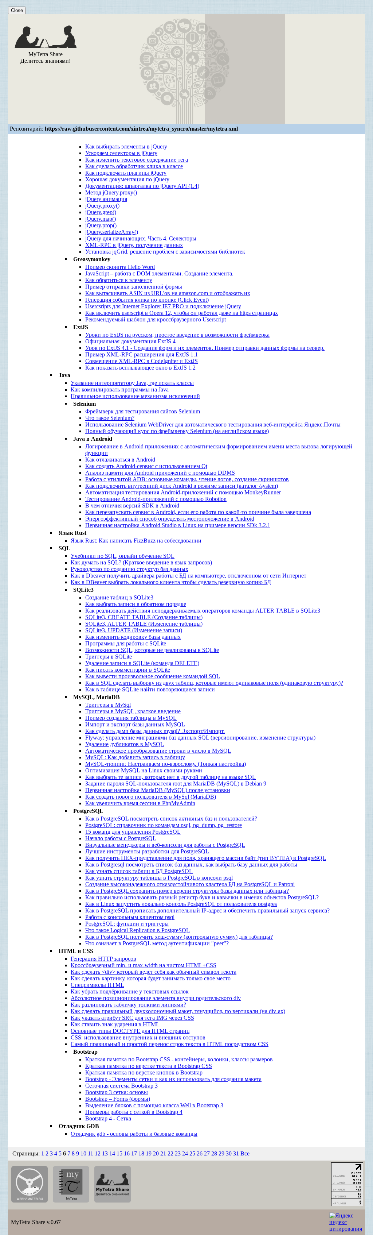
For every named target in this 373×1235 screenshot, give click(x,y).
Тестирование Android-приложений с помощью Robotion (156, 499)
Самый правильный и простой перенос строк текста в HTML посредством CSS (169, 1044)
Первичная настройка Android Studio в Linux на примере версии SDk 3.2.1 (177, 525)
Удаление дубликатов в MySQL (124, 744)
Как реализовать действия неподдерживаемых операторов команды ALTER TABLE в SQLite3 (202, 610)
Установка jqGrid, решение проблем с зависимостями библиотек (165, 251)
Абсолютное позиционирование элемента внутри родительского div (156, 998)
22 (170, 1153)
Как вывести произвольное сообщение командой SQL (152, 676)
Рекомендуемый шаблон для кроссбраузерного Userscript (155, 319)
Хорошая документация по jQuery (127, 179)
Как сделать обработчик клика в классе (134, 166)
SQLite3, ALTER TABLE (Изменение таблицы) (144, 624)
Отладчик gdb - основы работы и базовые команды (134, 1134)
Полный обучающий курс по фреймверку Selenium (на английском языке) (177, 431)
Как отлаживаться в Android (120, 459)
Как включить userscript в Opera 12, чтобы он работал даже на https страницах (181, 313)
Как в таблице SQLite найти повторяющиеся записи (150, 689)
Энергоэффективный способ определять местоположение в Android (169, 519)
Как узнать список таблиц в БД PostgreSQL (139, 871)
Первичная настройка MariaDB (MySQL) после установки (157, 790)
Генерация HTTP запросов (103, 959)
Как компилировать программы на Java (120, 389)
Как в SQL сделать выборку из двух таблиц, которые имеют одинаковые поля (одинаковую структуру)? (214, 683)
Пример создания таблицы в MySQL (131, 718)
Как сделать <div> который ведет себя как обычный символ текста (153, 972)
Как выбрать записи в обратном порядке (135, 604)
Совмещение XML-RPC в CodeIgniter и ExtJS (141, 361)
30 (229, 1153)
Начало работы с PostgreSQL (120, 838)
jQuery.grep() (100, 212)
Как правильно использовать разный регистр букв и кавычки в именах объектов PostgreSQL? (202, 897)
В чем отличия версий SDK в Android (132, 505)
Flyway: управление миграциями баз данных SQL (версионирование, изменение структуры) (200, 737)
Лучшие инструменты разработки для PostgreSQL (147, 851)
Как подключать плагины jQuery (125, 173)
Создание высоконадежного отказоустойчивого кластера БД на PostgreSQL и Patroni (190, 884)
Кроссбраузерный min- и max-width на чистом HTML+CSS (143, 965)
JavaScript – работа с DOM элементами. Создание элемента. (159, 273)
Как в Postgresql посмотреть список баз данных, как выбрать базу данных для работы (191, 864)
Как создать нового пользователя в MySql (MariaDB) (150, 797)
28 (214, 1153)
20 (156, 1153)
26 (200, 1153)
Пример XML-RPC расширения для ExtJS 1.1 (141, 354)
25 (192, 1153)
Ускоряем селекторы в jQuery (121, 153)
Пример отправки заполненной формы (133, 286)
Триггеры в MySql (108, 705)
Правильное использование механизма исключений (135, 396)
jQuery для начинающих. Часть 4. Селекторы (140, 238)
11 (90, 1153)
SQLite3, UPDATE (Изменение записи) (133, 630)
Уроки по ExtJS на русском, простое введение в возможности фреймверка (177, 335)
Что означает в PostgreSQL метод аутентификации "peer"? (157, 943)
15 (119, 1153)
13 (105, 1153)
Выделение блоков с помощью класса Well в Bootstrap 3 (154, 1105)
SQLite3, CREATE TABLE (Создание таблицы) (144, 617)
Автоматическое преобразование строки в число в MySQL (158, 751)
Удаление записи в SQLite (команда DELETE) (142, 663)
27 (207, 1153)
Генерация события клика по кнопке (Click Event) (147, 300)
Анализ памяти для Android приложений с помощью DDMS (160, 473)
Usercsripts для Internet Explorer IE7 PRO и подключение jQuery (163, 306)
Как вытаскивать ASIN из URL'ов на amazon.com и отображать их (167, 293)
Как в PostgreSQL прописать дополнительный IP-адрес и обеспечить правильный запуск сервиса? (207, 910)
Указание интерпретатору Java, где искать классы (132, 383)
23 (178, 1153)
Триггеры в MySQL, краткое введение (133, 711)
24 (185, 1153)
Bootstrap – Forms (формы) (117, 1099)
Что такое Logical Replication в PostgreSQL (137, 930)
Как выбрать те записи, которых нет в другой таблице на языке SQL (170, 777)
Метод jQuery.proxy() (111, 192)
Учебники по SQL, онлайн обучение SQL (122, 556)
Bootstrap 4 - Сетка (108, 1118)
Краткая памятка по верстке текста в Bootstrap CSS (148, 1066)
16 (127, 1153)
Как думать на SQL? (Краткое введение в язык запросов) (141, 562)
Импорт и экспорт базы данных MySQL (135, 724)
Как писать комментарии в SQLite (127, 670)
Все (245, 1153)
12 (98, 1153)
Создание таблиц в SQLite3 (119, 597)
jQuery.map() (100, 219)
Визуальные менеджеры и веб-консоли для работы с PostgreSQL (165, 845)
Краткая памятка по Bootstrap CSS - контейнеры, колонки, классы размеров (179, 1059)
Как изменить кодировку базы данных (133, 637)
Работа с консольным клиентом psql (129, 917)
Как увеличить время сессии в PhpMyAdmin (140, 803)
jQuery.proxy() (102, 205)
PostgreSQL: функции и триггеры (127, 924)
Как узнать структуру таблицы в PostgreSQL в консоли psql (159, 878)
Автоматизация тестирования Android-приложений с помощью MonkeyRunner (183, 492)
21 (163, 1153)
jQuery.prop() (101, 225)
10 (83, 1153)
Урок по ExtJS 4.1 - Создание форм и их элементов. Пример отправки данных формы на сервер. (205, 348)
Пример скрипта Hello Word (120, 267)
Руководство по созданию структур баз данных (129, 569)
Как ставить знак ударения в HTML (115, 1024)
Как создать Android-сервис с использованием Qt (146, 466)
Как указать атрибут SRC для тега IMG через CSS (132, 1018)
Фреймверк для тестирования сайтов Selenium (142, 411)
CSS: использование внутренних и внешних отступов (138, 1037)
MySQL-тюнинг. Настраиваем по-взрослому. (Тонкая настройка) (165, 764)
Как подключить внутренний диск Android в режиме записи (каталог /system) (181, 486)
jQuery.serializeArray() (111, 232)
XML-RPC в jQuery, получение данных (134, 245)
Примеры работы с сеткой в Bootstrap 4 (133, 1112)
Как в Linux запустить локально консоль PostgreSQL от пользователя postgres (181, 904)
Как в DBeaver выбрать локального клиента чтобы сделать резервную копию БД (171, 582)
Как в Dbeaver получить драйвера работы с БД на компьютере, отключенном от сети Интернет (188, 575)
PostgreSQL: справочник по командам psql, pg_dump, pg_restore (163, 825)
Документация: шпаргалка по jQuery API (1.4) (142, 186)
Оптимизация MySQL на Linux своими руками (143, 770)
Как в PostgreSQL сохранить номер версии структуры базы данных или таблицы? (187, 891)
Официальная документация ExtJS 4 (130, 341)
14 (112, 1153)
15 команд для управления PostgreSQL (133, 832)
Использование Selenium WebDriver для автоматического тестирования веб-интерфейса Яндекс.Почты (213, 424)
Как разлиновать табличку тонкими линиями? (128, 1004)
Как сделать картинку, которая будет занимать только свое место (151, 978)
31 (236, 1153)
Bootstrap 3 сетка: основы (116, 1092)
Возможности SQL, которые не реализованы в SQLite (152, 650)
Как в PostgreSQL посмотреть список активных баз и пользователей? (171, 818)
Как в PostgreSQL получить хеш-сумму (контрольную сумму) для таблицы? (179, 937)
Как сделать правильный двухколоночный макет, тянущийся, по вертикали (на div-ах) (178, 1011)
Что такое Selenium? (109, 418)
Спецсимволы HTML (97, 985)
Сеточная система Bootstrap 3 (121, 1085)
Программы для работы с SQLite (125, 643)
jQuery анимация (106, 199)
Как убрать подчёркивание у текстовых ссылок (130, 991)
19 (149, 1153)
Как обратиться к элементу (118, 280)
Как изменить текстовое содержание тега (136, 160)
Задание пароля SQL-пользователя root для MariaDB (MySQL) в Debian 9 (175, 783)
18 (141, 1153)
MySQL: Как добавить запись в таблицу (135, 757)
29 (221, 1153)
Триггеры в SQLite (108, 656)
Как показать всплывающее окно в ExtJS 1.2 (140, 367)
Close (17, 10)
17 (134, 1153)
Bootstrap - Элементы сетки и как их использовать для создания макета (173, 1079)
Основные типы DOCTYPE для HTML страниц (130, 1031)
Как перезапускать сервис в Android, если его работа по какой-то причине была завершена (198, 512)
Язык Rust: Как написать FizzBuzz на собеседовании (136, 540)
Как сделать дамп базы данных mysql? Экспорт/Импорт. (155, 731)
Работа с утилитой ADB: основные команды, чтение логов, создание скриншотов (187, 479)
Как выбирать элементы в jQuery (126, 146)
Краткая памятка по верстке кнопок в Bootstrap (144, 1072)
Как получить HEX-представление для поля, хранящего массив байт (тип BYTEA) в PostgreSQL (205, 858)
